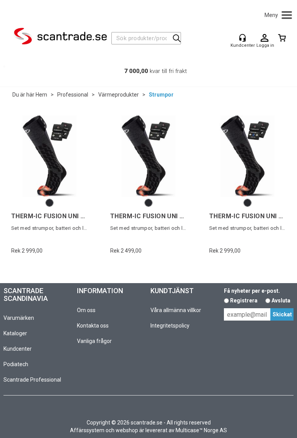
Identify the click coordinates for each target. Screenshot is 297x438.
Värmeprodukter (118, 95)
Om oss (86, 310)
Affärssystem (87, 430)
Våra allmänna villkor (175, 310)
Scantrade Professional (32, 380)
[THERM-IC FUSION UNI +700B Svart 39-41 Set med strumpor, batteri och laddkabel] (247, 156)
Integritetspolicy (169, 326)
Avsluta (280, 300)
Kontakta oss (93, 326)
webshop (127, 430)
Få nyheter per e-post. (252, 291)
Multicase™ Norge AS (201, 430)
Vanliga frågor (94, 341)
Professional (72, 95)
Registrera (244, 300)
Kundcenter (17, 349)
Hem (41, 95)
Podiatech (15, 364)
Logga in (264, 38)
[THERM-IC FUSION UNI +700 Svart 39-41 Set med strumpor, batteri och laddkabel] (148, 156)
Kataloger (15, 333)
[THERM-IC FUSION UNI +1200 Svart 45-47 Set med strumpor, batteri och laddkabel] (49, 156)
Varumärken (18, 318)
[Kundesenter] (242, 38)
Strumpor (161, 95)
